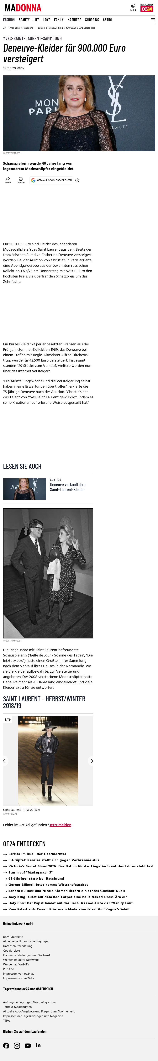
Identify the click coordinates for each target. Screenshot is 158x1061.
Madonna (28, 28)
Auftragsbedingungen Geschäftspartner (29, 1002)
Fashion (9, 19)
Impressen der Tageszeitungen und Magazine (33, 1016)
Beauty (24, 19)
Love (46, 19)
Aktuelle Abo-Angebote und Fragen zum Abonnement (39, 1011)
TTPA (6, 1020)
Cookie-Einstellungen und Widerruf (26, 955)
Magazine (15, 28)
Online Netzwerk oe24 (18, 923)
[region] (48, 766)
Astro (107, 19)
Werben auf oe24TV (16, 964)
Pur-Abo (8, 969)
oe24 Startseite (13, 937)
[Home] (4, 28)
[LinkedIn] (38, 1046)
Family (59, 19)
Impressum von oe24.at (18, 973)
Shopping (92, 19)
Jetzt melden (60, 825)
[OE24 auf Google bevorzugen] (77, 180)
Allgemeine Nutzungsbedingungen (26, 941)
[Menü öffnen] (152, 19)
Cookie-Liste (11, 950)
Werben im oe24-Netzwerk (21, 960)
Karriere (74, 19)
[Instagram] (17, 1046)
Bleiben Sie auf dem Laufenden (24, 1031)
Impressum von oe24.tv (18, 978)
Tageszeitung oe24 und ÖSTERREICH (28, 989)
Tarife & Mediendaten (17, 1007)
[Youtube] (28, 1046)
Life (37, 19)
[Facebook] (6, 1046)
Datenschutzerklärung (18, 946)
